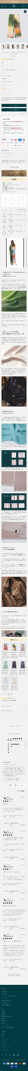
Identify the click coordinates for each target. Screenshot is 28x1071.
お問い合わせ (4, 993)
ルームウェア (4, 1043)
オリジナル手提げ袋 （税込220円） (8, 69)
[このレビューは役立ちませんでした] (23, 969)
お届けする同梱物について (6, 1005)
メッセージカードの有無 (6, 81)
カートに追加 (14, 105)
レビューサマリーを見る (9, 700)
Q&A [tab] (17, 726)
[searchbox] (8, 785)
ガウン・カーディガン (5, 1047)
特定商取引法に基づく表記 (6, 1016)
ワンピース (3, 1045)
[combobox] (21, 791)
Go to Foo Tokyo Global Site (7, 1027)
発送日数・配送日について (6, 1000)
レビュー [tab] (11, 726)
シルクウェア (4, 1041)
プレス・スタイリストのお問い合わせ (9, 996)
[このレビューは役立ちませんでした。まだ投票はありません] (23, 825)
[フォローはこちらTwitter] (6, 1055)
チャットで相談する (14, 109)
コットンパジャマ (5, 1038)
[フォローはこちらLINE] (18, 1055)
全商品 (2, 1034)
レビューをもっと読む (14, 975)
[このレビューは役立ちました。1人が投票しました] (21, 969)
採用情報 (3, 1014)
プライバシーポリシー (5, 1025)
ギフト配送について (5, 1002)
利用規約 (3, 1018)
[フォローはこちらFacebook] (2, 1055)
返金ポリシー (4, 1023)
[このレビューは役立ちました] (21, 893)
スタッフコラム (4, 998)
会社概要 (3, 1011)
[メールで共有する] (13, 694)
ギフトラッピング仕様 (5, 75)
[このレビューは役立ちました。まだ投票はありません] (21, 825)
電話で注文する (22, 113)
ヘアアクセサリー (5, 1050)
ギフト (2, 1036)
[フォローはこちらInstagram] (10, 1055)
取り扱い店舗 (4, 991)
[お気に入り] (5, 6)
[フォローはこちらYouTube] (14, 1055)
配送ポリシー (4, 1020)
